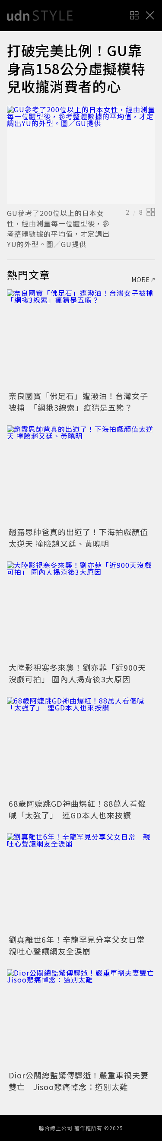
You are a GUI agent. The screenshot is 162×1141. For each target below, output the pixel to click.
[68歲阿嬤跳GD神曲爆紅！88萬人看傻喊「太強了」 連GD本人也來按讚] (81, 746)
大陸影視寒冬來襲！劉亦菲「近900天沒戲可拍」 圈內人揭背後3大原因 (77, 673)
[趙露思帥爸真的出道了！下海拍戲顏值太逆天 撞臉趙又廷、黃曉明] (81, 474)
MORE (141, 279)
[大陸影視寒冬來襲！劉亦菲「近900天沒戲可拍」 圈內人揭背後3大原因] (81, 610)
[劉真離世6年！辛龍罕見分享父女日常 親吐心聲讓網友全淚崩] (81, 882)
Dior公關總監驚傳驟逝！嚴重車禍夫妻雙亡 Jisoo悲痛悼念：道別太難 (79, 1080)
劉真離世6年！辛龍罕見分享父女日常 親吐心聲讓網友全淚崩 (81, 945)
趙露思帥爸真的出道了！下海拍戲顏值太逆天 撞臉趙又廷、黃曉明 (78, 537)
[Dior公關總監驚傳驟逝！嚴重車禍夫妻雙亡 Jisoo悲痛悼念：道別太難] (81, 1018)
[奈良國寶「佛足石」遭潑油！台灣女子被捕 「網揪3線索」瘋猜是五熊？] (81, 338)
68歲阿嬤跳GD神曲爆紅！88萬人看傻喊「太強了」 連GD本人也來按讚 (77, 809)
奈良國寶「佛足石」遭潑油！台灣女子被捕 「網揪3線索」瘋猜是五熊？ (78, 401)
